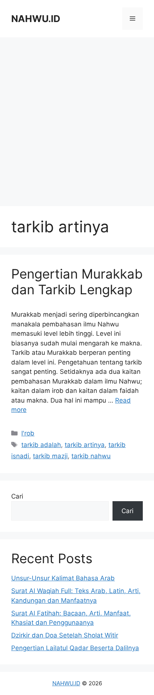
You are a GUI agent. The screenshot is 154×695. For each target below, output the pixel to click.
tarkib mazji (50, 456)
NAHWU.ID (35, 18)
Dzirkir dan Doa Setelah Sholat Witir (64, 635)
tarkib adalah (41, 445)
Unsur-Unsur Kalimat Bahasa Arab (63, 578)
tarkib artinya (85, 445)
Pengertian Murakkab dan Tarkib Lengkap (77, 281)
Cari (17, 496)
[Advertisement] (77, 122)
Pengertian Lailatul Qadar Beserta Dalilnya (75, 648)
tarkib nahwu (91, 456)
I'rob (27, 433)
